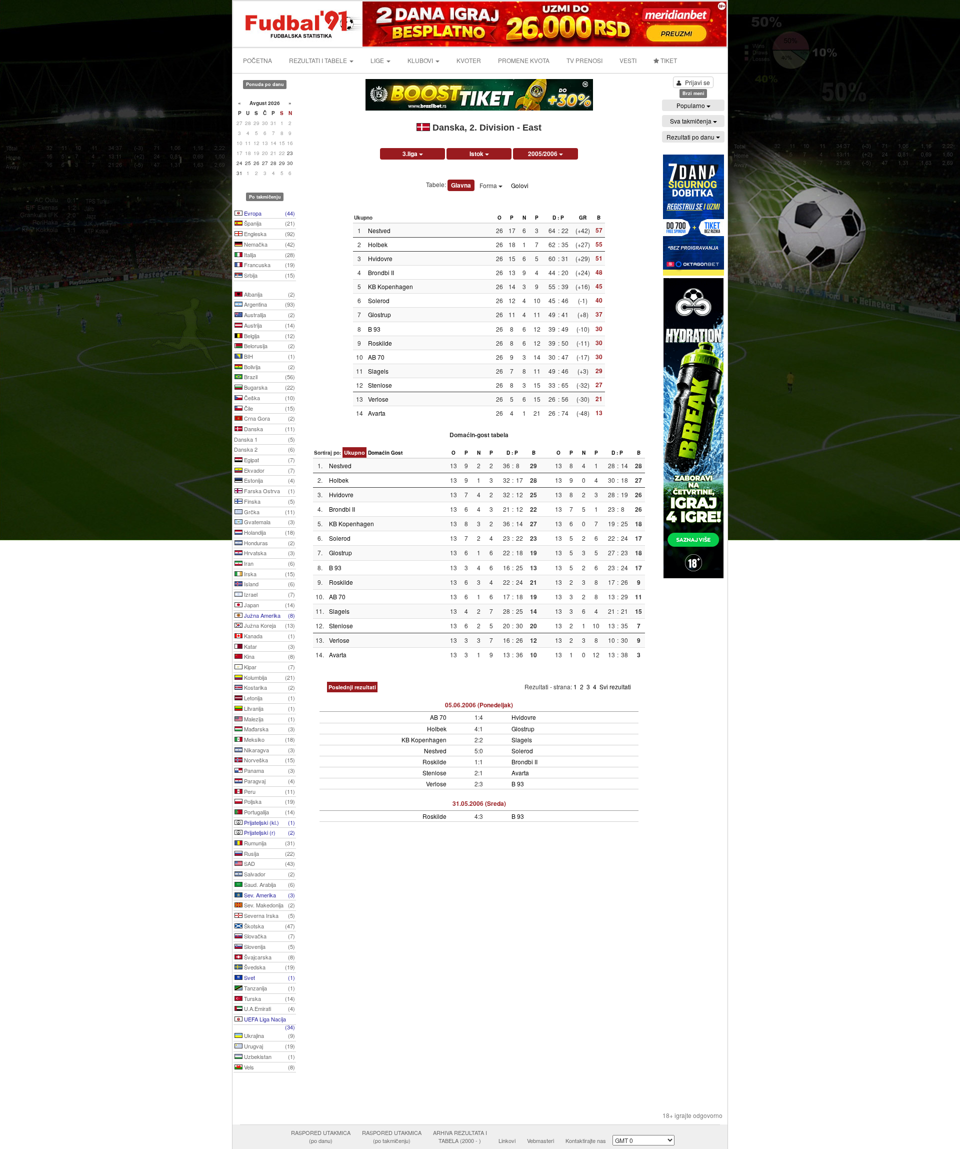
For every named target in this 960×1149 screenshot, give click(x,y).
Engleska (268, 234)
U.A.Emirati (268, 1008)
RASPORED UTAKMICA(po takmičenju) (392, 1136)
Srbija (268, 275)
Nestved (379, 230)
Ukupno (354, 452)
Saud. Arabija (268, 884)
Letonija (268, 698)
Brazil (268, 377)
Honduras (268, 543)
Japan (268, 605)
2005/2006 (543, 153)
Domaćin (379, 452)
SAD (268, 863)
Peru (268, 791)
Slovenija (268, 946)
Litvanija (268, 708)
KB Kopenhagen (390, 286)
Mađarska (268, 729)
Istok (477, 153)
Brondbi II (381, 272)
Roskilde (380, 343)
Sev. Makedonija (268, 905)
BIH (268, 356)
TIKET (668, 60)
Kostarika (268, 687)
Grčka (268, 512)
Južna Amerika (268, 615)
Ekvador (268, 470)
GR (582, 217)
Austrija (268, 325)
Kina (268, 656)
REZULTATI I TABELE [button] (318, 60)
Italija (268, 255)
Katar (268, 646)
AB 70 (376, 357)
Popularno (691, 105)
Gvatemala (268, 522)
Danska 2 (264, 449)
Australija (268, 315)
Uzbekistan (268, 1056)
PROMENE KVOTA (524, 60)
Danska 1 (264, 439)
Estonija (268, 480)
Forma (489, 185)
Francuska (268, 265)
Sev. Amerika (268, 895)
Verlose (378, 399)
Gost (396, 452)
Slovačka (268, 936)
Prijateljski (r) (268, 832)
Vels (268, 1067)
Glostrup (379, 314)
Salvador (268, 874)
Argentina (268, 304)
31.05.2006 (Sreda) (479, 803)
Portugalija (268, 812)
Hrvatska (268, 553)
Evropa (268, 213)
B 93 (374, 329)
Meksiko (268, 739)
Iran (268, 563)
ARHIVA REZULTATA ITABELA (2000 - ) (460, 1136)
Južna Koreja (268, 625)
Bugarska (268, 387)
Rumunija (268, 843)
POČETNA (257, 60)
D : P (558, 217)
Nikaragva (268, 750)
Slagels (378, 371)
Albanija (268, 294)
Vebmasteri (540, 1140)
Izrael (268, 594)
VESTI (628, 60)
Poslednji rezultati (352, 687)
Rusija (268, 853)
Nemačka (268, 244)
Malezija (268, 719)
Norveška (268, 760)
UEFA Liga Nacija (268, 1020)
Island (268, 584)
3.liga (410, 153)
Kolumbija (268, 677)
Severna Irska (268, 915)
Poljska (268, 801)
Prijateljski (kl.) (268, 822)
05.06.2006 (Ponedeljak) (479, 704)
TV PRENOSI (584, 60)
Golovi (519, 185)
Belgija (268, 336)
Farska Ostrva (268, 491)
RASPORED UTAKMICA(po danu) (320, 1136)
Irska (268, 574)
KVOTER (468, 60)
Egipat (268, 460)
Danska (268, 429)
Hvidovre (380, 258)
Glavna (461, 185)
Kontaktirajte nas (586, 1140)
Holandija (268, 532)
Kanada (268, 636)
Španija (268, 223)
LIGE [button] (378, 60)
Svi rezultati (615, 686)
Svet (268, 977)
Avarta (377, 413)
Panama (268, 770)
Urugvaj (268, 1046)
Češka (268, 398)
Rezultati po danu (691, 137)
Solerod (379, 300)
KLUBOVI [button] (421, 60)
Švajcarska (268, 957)
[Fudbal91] (299, 23)
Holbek (378, 244)
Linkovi (507, 1140)
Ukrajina (268, 1035)
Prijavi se (697, 82)
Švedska (268, 967)
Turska (268, 998)
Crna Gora (268, 418)
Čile (268, 408)
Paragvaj (268, 781)
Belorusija (268, 346)
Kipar (268, 667)
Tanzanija (268, 988)
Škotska (268, 926)
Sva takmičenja (691, 121)
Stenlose (380, 385)
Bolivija (268, 367)
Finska (268, 501)
